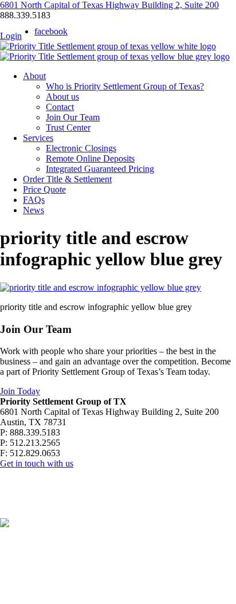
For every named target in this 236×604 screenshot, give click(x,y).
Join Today (20, 391)
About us (62, 96)
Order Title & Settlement (67, 179)
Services (38, 138)
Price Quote (44, 189)
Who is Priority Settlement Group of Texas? (125, 86)
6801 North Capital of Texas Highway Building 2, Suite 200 (109, 5)
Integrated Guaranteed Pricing (100, 169)
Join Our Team (73, 117)
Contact (60, 107)
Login (11, 36)
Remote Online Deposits (90, 158)
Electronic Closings (81, 148)
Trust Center (68, 127)
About (34, 76)
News (33, 210)
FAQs (34, 200)
